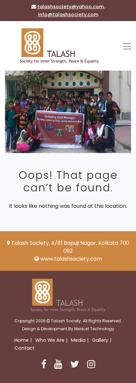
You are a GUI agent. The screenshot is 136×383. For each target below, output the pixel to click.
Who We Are (49, 340)
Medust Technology (94, 329)
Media (78, 340)
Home (22, 340)
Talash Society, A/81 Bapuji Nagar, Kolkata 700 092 (70, 247)
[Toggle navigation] (125, 45)
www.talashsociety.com (71, 259)
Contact (25, 348)
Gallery (100, 340)
